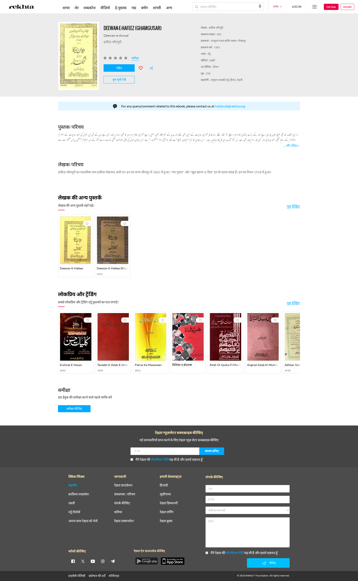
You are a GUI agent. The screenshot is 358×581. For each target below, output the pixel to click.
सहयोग (72, 485)
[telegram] (112, 561)
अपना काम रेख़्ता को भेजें (83, 521)
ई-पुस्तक (121, 7)
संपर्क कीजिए (122, 503)
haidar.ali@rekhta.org (230, 106)
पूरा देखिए (293, 206)
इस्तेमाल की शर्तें (97, 575)
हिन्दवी (164, 485)
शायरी (157, 7)
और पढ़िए (291, 145)
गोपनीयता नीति (160, 459)
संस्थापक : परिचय (124, 494)
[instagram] (102, 561)
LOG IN (296, 6)
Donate (347, 6)
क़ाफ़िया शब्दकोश (78, 494)
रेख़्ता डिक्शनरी (169, 503)
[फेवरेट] (142, 67)
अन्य (169, 7)
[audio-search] (260, 6)
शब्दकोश (89, 7)
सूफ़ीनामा (165, 494)
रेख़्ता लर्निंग (166, 512)
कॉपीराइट (114, 575)
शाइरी (212, 60)
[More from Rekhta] (314, 7)
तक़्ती (71, 503)
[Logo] (21, 7)
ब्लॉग (144, 7)
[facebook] (73, 561)
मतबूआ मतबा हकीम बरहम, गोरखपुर (228, 41)
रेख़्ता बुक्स (166, 521)
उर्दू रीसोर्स (74, 512)
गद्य (134, 7)
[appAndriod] (146, 561)
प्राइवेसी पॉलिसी (76, 575)
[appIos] (172, 561)
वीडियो (105, 7)
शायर (66, 7)
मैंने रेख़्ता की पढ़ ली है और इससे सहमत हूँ (169, 459)
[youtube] (93, 561)
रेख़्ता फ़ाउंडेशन (123, 485)
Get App (331, 6)
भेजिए (272, 563)
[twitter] (83, 561)
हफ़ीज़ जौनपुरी (216, 28)
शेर (77, 7)
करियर (118, 512)
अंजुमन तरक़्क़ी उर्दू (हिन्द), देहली (226, 80)
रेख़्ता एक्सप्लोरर (124, 521)
